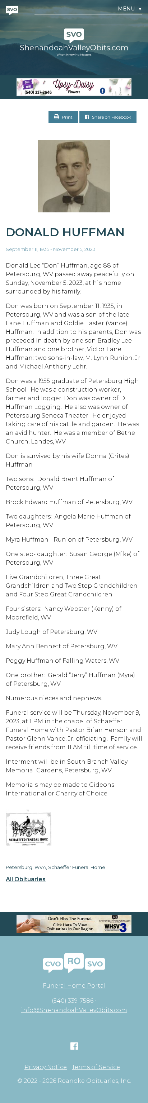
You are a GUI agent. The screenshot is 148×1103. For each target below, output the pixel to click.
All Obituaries (26, 879)
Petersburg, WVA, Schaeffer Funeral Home (55, 867)
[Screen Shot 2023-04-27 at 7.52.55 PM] (74, 87)
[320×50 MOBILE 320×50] (74, 924)
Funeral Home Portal (74, 985)
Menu (130, 9)
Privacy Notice (45, 1067)
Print (67, 117)
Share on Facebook (111, 117)
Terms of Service (96, 1067)
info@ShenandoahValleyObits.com (74, 1010)
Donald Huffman (65, 232)
